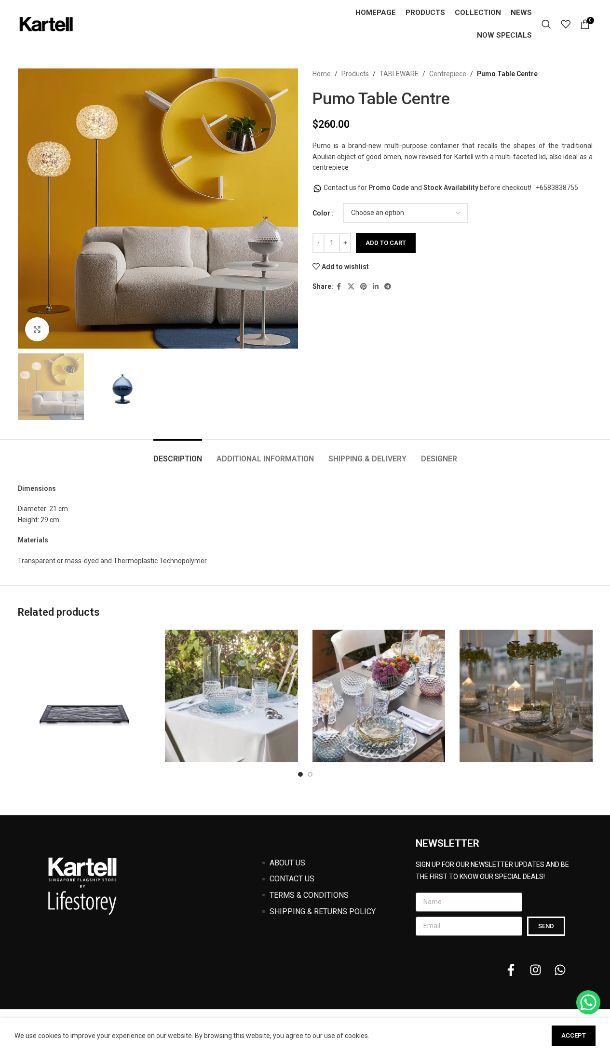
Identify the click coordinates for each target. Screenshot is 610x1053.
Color (321, 213)
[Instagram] (535, 970)
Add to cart (386, 242)
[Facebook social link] (339, 286)
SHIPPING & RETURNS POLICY (323, 911)
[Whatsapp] (560, 970)
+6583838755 (557, 187)
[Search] (546, 24)
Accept (573, 1035)
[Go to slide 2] (310, 774)
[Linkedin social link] (375, 286)
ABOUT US (287, 862)
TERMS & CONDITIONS (309, 895)
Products (355, 74)
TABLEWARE (399, 74)
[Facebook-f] (511, 970)
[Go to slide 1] (300, 774)
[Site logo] (47, 23)
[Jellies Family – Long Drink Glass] (231, 696)
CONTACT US (292, 878)
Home (321, 74)
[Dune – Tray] (84, 696)
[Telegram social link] (387, 286)
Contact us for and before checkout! (428, 187)
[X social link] (351, 286)
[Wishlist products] (565, 24)
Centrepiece (447, 74)
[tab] (177, 454)
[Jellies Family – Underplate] (379, 696)
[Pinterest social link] (363, 286)
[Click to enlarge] (37, 329)
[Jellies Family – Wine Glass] (526, 696)
